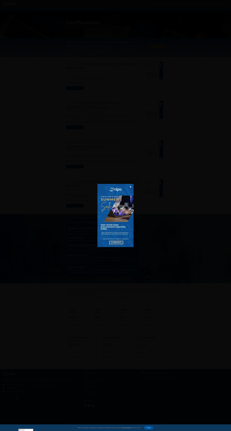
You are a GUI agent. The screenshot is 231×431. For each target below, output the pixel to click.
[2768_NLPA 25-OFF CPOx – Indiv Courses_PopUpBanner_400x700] (115, 185)
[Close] (130, 187)
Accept (149, 428)
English (22, 430)
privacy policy (126, 428)
